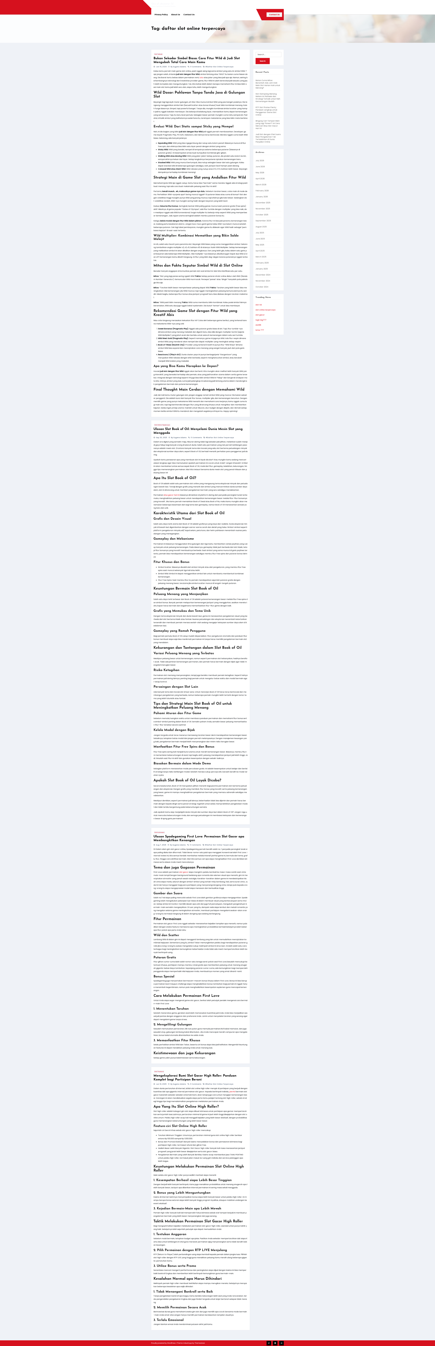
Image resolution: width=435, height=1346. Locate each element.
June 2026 (260, 166)
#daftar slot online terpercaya (219, 67)
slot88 (258, 325)
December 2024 (263, 275)
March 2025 (261, 256)
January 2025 (262, 268)
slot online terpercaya (265, 310)
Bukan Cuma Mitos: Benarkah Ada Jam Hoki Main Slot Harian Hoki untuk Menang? (268, 84)
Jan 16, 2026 (161, 67)
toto (201, 77)
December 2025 (263, 202)
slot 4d (259, 304)
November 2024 (263, 281)
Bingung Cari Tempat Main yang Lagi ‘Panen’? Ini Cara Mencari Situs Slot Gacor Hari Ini (268, 125)
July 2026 (260, 160)
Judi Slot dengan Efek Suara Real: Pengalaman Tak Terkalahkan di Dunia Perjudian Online (268, 138)
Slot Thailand (159, 1071)
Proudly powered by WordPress (163, 1343)
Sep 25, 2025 (162, 437)
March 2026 (261, 184)
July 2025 (260, 232)
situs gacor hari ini (172, 495)
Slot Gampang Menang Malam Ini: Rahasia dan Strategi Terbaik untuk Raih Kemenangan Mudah (268, 98)
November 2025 (263, 208)
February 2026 (262, 190)
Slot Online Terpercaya (162, 425)
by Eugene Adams (179, 67)
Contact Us (189, 14)
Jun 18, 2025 (161, 1084)
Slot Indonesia (159, 832)
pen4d (232, 1091)
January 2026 (262, 196)
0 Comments (196, 67)
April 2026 (260, 178)
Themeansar (200, 1343)
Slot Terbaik (158, 54)
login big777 (261, 320)
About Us (175, 14)
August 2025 (261, 226)
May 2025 (260, 244)
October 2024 (262, 287)
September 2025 (263, 220)
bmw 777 (260, 330)
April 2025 (260, 250)
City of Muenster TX (162, 3)
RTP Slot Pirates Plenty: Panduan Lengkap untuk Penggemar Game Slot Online (266, 111)
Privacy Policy (161, 14)
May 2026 (260, 172)
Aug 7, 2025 (161, 845)
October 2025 (262, 214)
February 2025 (262, 262)
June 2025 (260, 238)
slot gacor (183, 872)
